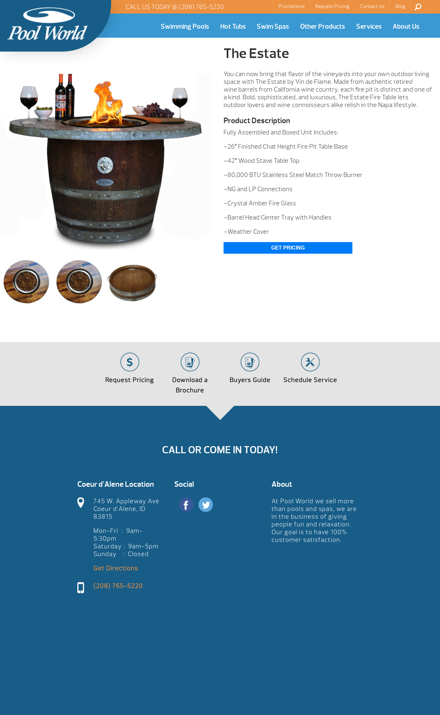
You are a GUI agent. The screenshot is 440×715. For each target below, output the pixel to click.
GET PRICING (288, 247)
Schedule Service (310, 380)
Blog (400, 6)
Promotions (292, 6)
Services (369, 26)
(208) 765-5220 (201, 7)
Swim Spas (273, 26)
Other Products (322, 26)
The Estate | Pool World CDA (47, 23)
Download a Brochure (190, 385)
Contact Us (372, 6)
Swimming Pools (185, 26)
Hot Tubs (233, 26)
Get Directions (115, 568)
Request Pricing (332, 6)
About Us (406, 26)
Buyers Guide (250, 380)
